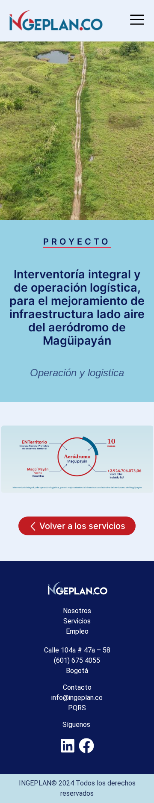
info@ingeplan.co (77, 698)
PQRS (77, 708)
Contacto (77, 687)
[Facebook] (86, 745)
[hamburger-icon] (135, 21)
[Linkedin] (68, 745)
